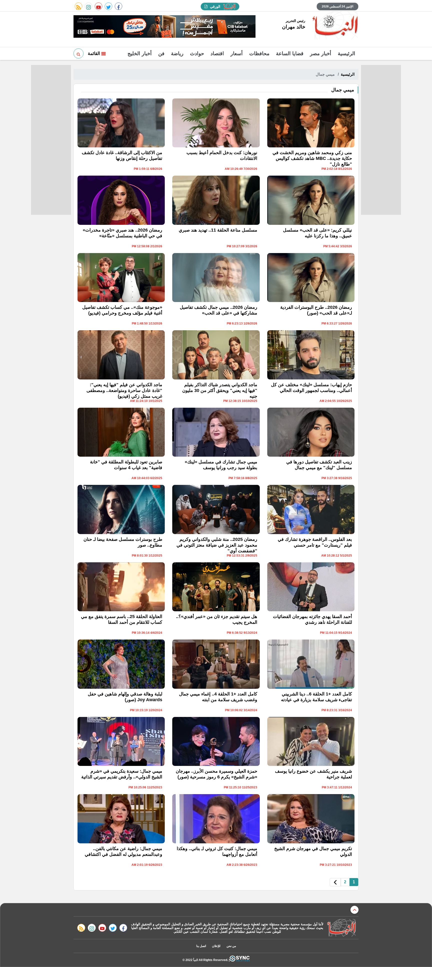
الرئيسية (346, 53)
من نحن (231, 946)
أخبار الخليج (140, 53)
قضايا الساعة (290, 53)
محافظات (259, 53)
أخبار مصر (320, 53)
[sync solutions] (240, 960)
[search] (79, 53)
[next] (335, 882)
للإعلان (216, 946)
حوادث (197, 53)
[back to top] (354, 910)
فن (161, 53)
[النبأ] (334, 25)
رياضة (177, 53)
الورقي (215, 6)
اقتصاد (217, 53)
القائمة (94, 53)
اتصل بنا (201, 946)
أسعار (236, 53)
